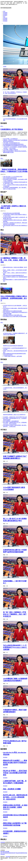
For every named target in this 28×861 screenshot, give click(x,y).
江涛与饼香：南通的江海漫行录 (10, 149)
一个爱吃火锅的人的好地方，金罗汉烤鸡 (12, 356)
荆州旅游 (5, 20)
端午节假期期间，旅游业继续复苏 (11, 421)
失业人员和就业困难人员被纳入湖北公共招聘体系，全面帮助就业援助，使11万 (14, 298)
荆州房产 (5, 15)
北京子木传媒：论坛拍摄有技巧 (10, 138)
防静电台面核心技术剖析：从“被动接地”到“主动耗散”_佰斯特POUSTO (15, 807)
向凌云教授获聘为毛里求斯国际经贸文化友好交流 (14, 145)
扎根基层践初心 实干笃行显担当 (12, 129)
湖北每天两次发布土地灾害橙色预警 (11, 213)
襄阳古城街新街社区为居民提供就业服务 (12, 311)
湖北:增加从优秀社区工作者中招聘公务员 (12, 315)
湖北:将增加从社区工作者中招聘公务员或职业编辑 (14, 316)
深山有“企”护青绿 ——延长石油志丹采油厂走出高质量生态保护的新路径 (15, 773)
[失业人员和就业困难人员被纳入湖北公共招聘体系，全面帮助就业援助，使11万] (6, 293)
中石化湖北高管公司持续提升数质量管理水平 (13, 275)
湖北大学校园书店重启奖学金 (10, 178)
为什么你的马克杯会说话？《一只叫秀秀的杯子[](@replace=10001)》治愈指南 (15, 647)
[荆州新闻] (6, 9)
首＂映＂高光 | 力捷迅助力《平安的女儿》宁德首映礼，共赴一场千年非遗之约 (15, 614)
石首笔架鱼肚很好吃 (8, 354)
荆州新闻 (5, 12)
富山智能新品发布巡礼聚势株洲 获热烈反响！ (13, 144)
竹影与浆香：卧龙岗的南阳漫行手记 (11, 142)
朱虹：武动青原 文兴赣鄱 (12, 789)
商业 (4, 16)
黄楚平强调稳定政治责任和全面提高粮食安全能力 (14, 353)
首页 (4, 11)
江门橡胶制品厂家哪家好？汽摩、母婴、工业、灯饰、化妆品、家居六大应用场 (14, 260)
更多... (2, 126)
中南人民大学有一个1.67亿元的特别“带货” (13, 176)
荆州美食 (5, 19)
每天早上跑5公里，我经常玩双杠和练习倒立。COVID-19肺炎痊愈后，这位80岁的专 (15, 797)
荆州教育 (5, 14)
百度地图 (7, 851)
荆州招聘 (5, 18)
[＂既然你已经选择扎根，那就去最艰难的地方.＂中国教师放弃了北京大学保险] (6, 166)
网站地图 (3, 851)
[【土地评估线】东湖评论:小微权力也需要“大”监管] (6, 203)
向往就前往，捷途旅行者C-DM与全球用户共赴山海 (15, 417)
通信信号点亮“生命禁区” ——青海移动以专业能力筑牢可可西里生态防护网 (15, 762)
